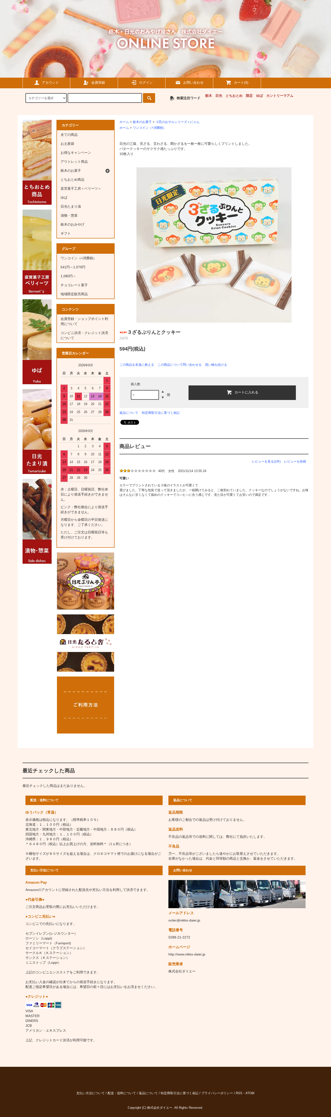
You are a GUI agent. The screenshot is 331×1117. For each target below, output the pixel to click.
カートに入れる (246, 392)
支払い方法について (90, 1093)
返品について (128, 413)
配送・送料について (122, 1093)
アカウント (50, 82)
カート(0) (241, 82)
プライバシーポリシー (217, 1093)
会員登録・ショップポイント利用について (84, 321)
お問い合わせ (193, 82)
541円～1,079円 (73, 267)
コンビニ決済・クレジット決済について (84, 335)
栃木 (208, 96)
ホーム (124, 122)
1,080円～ (68, 276)
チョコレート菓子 (74, 285)
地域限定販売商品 (74, 294)
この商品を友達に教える (136, 365)
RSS (239, 1093)
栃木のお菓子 (142, 122)
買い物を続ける (216, 365)
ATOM (249, 1093)
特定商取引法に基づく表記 (161, 413)
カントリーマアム (279, 96)
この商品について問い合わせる (180, 365)
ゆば (259, 96)
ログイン (146, 82)
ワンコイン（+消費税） (149, 128)
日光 (218, 96)
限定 (249, 96)
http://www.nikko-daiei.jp (186, 954)
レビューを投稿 (295, 461)
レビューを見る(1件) (266, 461)
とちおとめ (234, 96)
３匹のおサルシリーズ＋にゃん (178, 122)
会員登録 (98, 82)
